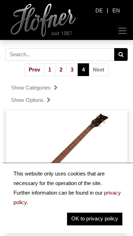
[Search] (121, 54)
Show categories (31, 88)
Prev (34, 70)
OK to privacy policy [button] (94, 218)
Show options (28, 100)
